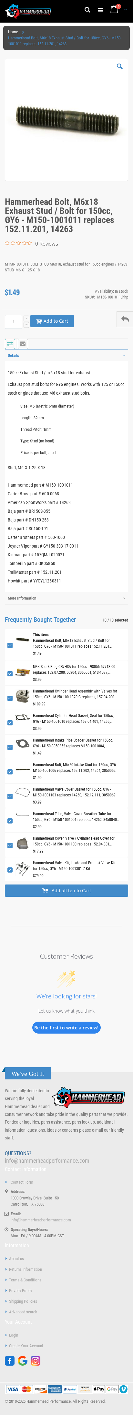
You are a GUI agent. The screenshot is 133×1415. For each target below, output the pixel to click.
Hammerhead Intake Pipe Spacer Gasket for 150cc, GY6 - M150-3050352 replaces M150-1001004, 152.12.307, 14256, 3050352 (73, 743)
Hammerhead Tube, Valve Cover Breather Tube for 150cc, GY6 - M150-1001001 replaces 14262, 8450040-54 (75, 817)
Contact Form (22, 1182)
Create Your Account (26, 1345)
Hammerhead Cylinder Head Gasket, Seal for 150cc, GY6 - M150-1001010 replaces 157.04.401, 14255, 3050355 (73, 718)
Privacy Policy (20, 1290)
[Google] (24, 1364)
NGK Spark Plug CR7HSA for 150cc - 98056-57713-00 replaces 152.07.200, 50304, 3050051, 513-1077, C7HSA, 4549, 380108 (74, 669)
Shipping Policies (23, 1301)
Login (13, 1335)
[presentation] (66, 355)
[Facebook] (11, 1364)
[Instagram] (37, 1364)
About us (16, 1258)
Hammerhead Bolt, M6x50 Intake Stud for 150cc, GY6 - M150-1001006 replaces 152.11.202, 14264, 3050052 (75, 768)
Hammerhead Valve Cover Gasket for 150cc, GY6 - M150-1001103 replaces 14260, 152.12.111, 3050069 (74, 792)
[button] (120, 71)
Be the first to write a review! (66, 1028)
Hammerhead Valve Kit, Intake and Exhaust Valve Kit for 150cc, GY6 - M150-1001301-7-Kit (74, 866)
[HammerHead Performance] (28, 11)
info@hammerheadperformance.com (47, 1160)
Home (13, 31)
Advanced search (23, 1311)
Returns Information (25, 1269)
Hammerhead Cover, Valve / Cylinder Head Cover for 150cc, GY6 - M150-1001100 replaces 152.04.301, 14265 (74, 841)
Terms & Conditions (25, 1280)
